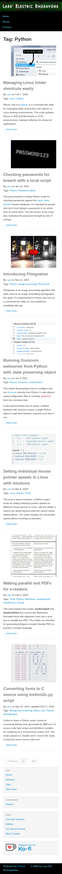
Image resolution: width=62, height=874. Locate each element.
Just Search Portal (15, 829)
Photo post (43, 284)
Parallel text (9, 602)
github (24, 104)
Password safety (26, 190)
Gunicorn (23, 382)
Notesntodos (35, 382)
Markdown (30, 599)
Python (20, 98)
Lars (9, 94)
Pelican (21, 866)
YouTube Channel (15, 819)
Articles (9, 804)
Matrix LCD (39, 710)
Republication (10, 714)
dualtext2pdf (43, 599)
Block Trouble (13, 833)
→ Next (33, 761)
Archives (10, 779)
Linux (12, 98)
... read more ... (11, 129)
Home (5, 16)
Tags (8, 784)
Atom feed (11, 789)
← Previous (12, 761)
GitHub (9, 824)
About (5, 21)
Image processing (27, 284)
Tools (28, 493)
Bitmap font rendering (21, 710)
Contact (6, 27)
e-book (20, 602)
